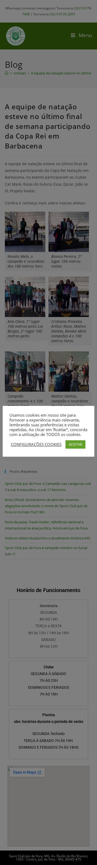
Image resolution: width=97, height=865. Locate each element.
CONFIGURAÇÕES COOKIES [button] (36, 444)
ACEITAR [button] (75, 444)
